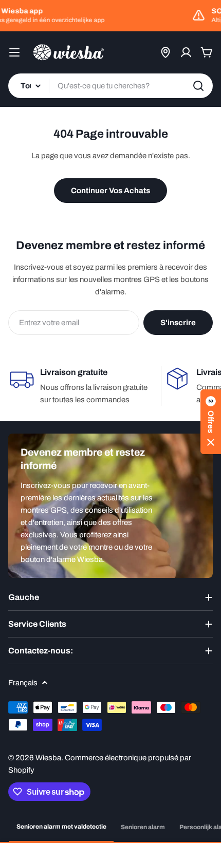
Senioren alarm (143, 827)
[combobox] (110, 85)
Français (23, 683)
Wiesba (48, 758)
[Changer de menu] (14, 52)
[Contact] (165, 52)
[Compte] (186, 52)
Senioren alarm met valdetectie (61, 826)
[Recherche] (198, 86)
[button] (210, 421)
